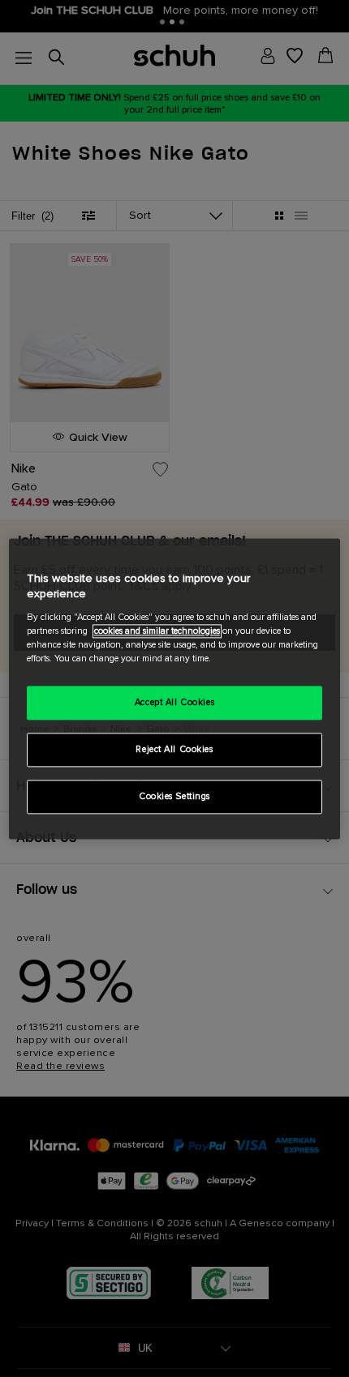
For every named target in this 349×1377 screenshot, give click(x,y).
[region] (175, 688)
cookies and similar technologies (157, 631)
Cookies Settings (174, 796)
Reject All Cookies (174, 749)
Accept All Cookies (174, 702)
